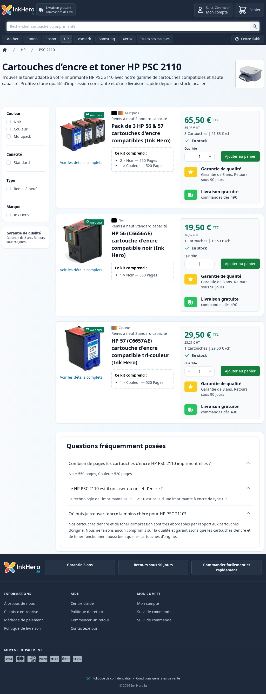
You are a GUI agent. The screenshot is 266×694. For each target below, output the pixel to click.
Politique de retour (87, 611)
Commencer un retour (90, 619)
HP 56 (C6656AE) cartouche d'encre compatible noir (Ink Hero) (137, 244)
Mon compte (148, 603)
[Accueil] (4, 49)
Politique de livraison (22, 628)
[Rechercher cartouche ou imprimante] (255, 26)
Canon (32, 38)
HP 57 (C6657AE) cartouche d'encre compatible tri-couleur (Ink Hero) (140, 351)
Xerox (127, 38)
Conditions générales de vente (158, 678)
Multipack (22, 136)
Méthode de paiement (23, 619)
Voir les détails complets (81, 162)
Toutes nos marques (155, 39)
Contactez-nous (84, 628)
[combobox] (133, 26)
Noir (17, 121)
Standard (22, 162)
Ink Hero (21, 214)
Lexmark (83, 38)
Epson (50, 38)
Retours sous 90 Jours (153, 564)
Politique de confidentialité (111, 678)
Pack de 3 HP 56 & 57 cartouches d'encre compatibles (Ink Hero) (141, 133)
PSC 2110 (47, 49)
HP (66, 38)
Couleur (21, 129)
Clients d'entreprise (21, 611)
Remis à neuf (25, 188)
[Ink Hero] (18, 10)
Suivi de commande (154, 611)
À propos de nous (19, 603)
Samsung (107, 38)
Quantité (190, 149)
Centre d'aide (82, 603)
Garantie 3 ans (80, 564)
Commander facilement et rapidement (226, 567)
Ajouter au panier (242, 157)
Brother (12, 38)
